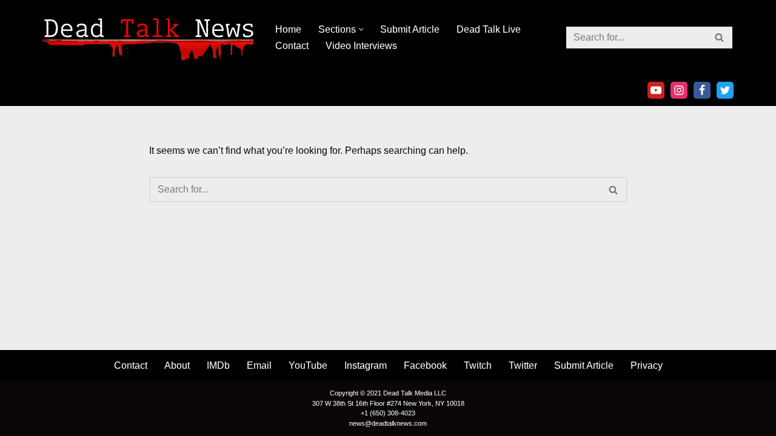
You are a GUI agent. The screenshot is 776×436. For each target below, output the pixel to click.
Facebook (425, 365)
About (177, 365)
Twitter (523, 365)
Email (259, 365)
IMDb (218, 365)
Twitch (478, 365)
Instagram (365, 365)
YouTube (308, 365)
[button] (361, 29)
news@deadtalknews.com (388, 423)
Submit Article (410, 29)
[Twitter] (725, 90)
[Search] (720, 37)
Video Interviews (361, 46)
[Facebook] (702, 90)
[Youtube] (655, 90)
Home (288, 29)
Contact (292, 46)
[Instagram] (679, 90)
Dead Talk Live (489, 29)
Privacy (646, 365)
